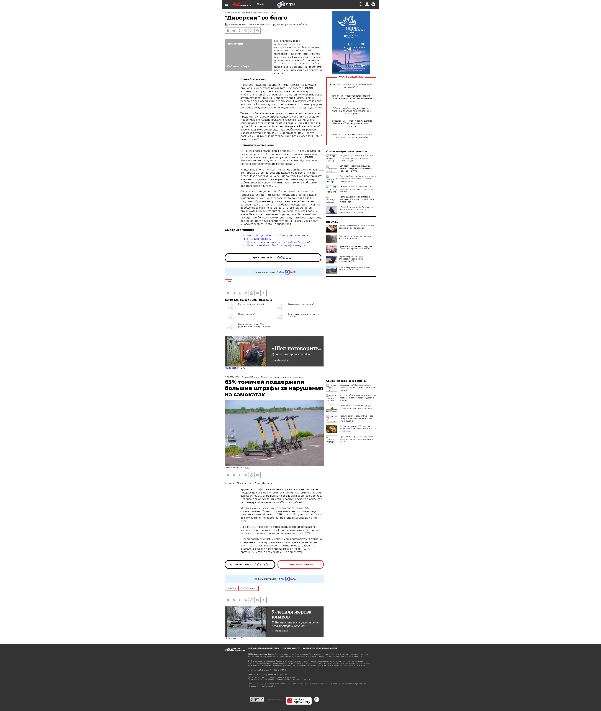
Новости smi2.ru (235, 367)
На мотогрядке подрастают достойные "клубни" (278, 242)
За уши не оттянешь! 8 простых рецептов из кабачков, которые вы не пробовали (358, 428)
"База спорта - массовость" (301, 304)
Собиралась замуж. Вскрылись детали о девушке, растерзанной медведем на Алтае (356, 168)
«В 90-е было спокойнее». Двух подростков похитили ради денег (356, 406)
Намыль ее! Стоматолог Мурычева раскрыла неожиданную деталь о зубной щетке (356, 418)
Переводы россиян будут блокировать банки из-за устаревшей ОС (351, 259)
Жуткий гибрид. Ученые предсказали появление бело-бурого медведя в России (358, 397)
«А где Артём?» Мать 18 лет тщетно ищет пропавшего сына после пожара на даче (357, 158)
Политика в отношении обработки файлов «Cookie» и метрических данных (279, 679)
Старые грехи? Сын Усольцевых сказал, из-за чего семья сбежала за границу (357, 387)
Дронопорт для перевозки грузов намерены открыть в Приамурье (355, 247)
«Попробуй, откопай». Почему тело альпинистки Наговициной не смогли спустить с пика (357, 209)
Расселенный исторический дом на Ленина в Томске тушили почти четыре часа (351, 124)
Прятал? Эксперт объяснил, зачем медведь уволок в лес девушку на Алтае (356, 439)
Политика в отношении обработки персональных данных (272, 677)
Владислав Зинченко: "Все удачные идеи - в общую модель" (254, 325)
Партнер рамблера (274, 699)
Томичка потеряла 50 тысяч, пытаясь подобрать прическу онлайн (351, 136)
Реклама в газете (291, 648)
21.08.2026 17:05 (232, 377)
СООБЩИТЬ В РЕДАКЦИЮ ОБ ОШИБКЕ (320, 648)
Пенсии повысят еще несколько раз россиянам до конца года (356, 227)
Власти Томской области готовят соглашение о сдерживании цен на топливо (351, 99)
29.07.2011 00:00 (232, 13)
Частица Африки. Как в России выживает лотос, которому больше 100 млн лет (357, 199)
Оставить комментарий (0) (300, 564)
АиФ (247, 467)
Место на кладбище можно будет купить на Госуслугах (355, 268)
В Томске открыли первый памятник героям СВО (351, 86)
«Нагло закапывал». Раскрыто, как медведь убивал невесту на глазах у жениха (357, 189)
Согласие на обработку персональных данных (267, 675)
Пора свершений (246, 314)
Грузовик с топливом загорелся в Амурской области (355, 237)
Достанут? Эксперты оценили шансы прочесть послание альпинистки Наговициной (358, 178)
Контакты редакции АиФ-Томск (263, 648)
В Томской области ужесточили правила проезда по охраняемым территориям (351, 111)
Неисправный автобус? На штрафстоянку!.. (275, 245)
